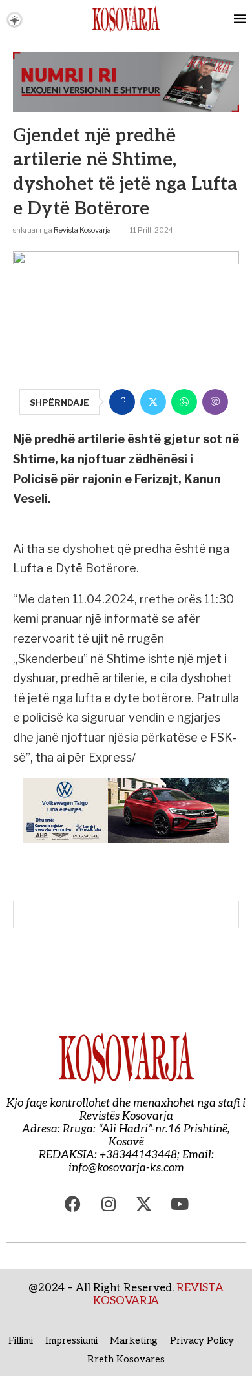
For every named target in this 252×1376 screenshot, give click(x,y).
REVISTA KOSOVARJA (158, 1295)
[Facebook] (73, 1203)
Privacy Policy (202, 1340)
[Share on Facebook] (122, 402)
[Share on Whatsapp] (184, 402)
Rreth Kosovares (126, 1359)
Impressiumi (71, 1340)
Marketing (134, 1340)
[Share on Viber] (215, 402)
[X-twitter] (144, 1203)
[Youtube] (179, 1203)
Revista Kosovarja (82, 230)
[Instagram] (108, 1203)
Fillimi (20, 1340)
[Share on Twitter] (153, 402)
